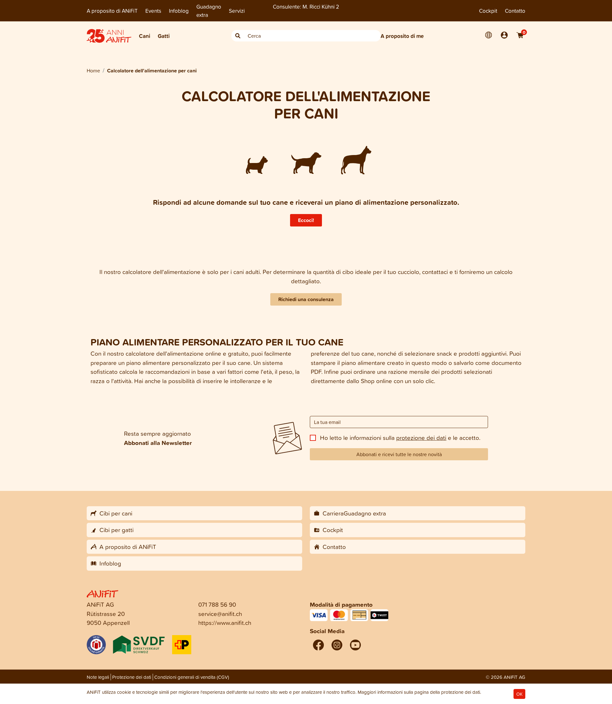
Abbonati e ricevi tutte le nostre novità (399, 454)
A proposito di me (402, 36)
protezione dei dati (421, 437)
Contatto (515, 10)
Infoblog (179, 10)
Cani (144, 36)
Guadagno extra (208, 11)
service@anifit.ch (220, 613)
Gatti (164, 36)
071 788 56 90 (217, 604)
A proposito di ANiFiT (112, 10)
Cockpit (488, 10)
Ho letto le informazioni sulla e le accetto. (400, 437)
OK (519, 694)
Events (153, 10)
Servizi (237, 10)
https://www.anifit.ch (224, 622)
